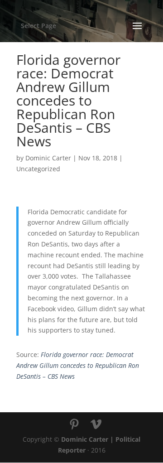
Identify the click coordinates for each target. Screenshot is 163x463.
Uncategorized (38, 168)
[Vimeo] (96, 424)
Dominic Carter (48, 158)
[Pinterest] (74, 424)
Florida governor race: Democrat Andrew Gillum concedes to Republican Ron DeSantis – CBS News (77, 365)
